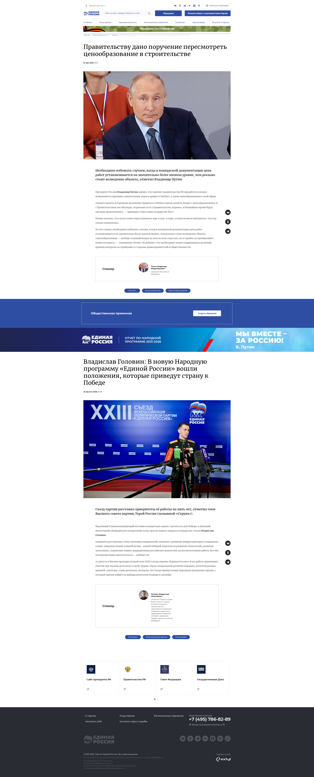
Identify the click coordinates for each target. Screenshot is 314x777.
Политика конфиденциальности (98, 763)
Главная (86, 35)
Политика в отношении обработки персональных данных (109, 766)
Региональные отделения (156, 22)
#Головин (132, 637)
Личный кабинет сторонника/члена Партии (208, 13)
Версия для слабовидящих (219, 5)
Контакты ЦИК (93, 721)
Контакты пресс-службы (133, 721)
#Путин (132, 290)
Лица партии (105, 22)
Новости (115, 35)
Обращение (168, 13)
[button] (154, 699)
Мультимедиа (198, 22)
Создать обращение (207, 313)
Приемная (180, 22)
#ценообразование (178, 290)
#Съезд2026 (181, 637)
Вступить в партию (220, 22)
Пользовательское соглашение (97, 761)
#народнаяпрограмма (156, 637)
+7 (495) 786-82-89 (210, 719)
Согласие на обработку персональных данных (104, 768)
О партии (87, 22)
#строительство (153, 290)
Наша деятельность (128, 22)
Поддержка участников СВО (157, 29)
